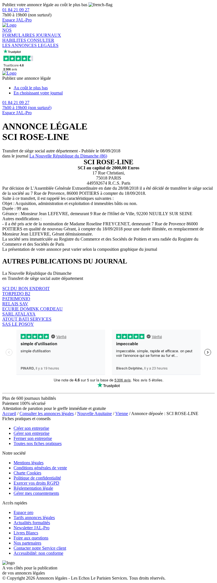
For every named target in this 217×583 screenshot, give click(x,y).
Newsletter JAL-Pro (31, 527)
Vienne (121, 413)
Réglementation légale (33, 488)
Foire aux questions (31, 538)
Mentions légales (29, 462)
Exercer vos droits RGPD (36, 483)
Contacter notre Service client (40, 548)
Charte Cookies (27, 472)
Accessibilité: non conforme (38, 553)
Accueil (9, 413)
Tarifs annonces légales (34, 517)
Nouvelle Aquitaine (94, 413)
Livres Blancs (26, 532)
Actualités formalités (32, 522)
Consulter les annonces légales (46, 413)
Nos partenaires (27, 543)
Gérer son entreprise (31, 433)
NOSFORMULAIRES (19, 33)
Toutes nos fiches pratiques (38, 443)
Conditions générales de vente (40, 467)
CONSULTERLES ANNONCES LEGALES (30, 43)
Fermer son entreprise (33, 438)
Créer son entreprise (31, 428)
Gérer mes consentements (36, 493)
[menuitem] (114, 87)
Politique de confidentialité (37, 478)
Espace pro (23, 512)
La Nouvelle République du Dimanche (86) (68, 156)
